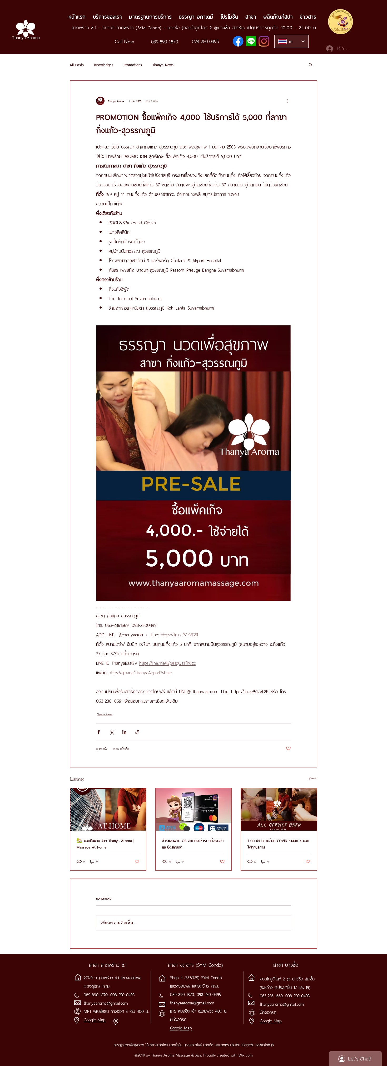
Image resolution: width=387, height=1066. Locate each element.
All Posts (77, 64)
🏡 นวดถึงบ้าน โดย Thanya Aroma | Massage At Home (105, 843)
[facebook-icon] (238, 41)
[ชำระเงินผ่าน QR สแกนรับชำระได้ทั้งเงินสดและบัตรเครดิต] (193, 809)
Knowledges (103, 64)
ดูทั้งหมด (312, 778)
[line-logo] (251, 41)
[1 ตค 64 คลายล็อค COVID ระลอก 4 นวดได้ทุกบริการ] (279, 809)
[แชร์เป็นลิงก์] (137, 732)
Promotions (133, 64)
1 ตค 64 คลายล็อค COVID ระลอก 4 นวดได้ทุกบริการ (278, 843)
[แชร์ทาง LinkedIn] (124, 732)
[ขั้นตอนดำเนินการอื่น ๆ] (288, 101)
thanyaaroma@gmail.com (106, 1002)
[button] (310, 64)
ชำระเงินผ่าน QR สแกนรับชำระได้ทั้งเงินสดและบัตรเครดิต (193, 843)
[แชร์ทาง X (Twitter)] (111, 732)
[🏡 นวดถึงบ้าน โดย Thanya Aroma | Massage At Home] (108, 809)
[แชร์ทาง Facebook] (98, 732)
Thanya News (162, 64)
